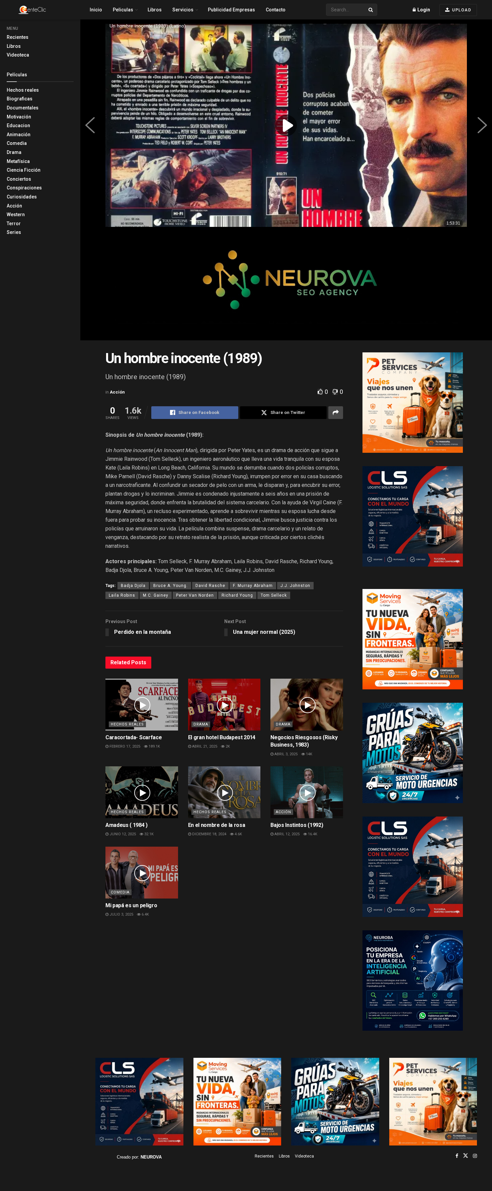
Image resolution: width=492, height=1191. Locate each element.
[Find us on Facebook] (457, 1156)
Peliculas (123, 9)
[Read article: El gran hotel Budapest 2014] (224, 705)
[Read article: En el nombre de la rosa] (224, 792)
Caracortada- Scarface (133, 737)
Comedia (17, 143)
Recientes (17, 37)
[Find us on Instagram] (475, 1156)
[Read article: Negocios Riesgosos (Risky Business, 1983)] (306, 705)
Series (14, 232)
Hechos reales (23, 90)
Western (16, 214)
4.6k (238, 834)
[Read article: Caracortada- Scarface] (141, 705)
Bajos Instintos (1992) (296, 825)
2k (227, 746)
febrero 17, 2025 (124, 746)
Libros (14, 46)
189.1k (154, 746)
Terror (14, 223)
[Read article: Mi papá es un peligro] (141, 873)
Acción (14, 205)
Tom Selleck (274, 595)
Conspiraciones (24, 187)
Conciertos (19, 179)
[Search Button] (371, 10)
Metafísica (18, 161)
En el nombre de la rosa (216, 825)
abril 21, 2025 (204, 746)
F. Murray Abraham (253, 585)
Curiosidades (22, 196)
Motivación (19, 116)
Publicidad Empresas (231, 9)
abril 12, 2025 (286, 834)
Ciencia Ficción (23, 170)
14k (308, 754)
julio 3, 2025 (120, 914)
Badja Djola (133, 585)
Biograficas (19, 98)
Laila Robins (122, 595)
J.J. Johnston (295, 585)
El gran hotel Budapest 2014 (221, 737)
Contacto (275, 9)
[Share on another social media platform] (335, 412)
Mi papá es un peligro (131, 905)
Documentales (22, 107)
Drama (14, 152)
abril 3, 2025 (285, 754)
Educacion (18, 125)
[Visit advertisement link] (286, 286)
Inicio (96, 9)
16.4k (312, 834)
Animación (18, 134)
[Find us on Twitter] (465, 1156)
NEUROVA (151, 1157)
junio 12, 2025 (122, 834)
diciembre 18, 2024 (208, 834)
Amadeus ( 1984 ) (126, 825)
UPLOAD (461, 10)
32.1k (148, 834)
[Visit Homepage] (44, 10)
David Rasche (210, 585)
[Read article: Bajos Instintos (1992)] (306, 792)
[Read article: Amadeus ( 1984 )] (141, 792)
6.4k (145, 914)
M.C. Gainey (155, 595)
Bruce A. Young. (170, 585)
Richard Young (237, 595)
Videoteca (18, 55)
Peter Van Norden (195, 595)
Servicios (182, 9)
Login (423, 9)
